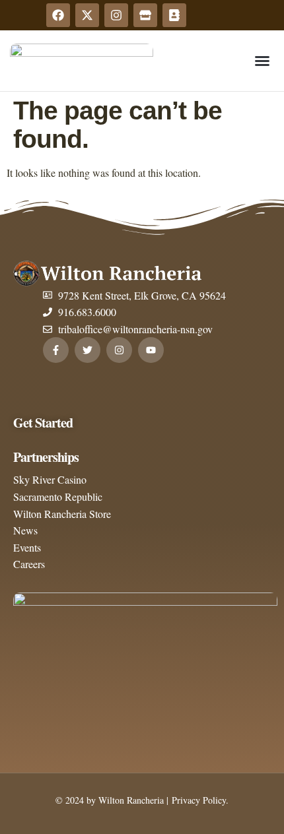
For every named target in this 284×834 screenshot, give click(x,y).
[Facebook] (58, 15)
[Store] (145, 15)
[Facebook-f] (56, 350)
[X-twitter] (87, 15)
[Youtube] (151, 350)
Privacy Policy (197, 800)
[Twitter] (87, 350)
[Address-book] (174, 15)
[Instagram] (116, 15)
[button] (262, 61)
